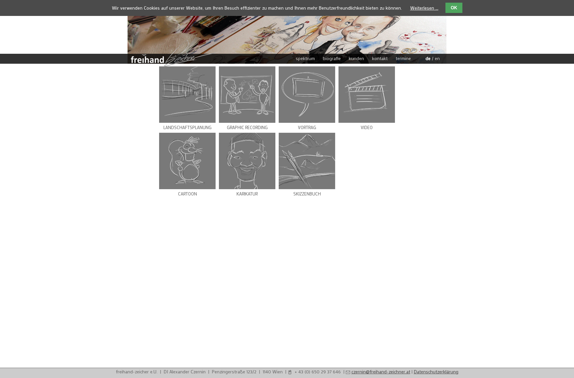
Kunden (356, 58)
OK (454, 7)
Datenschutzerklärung (436, 371)
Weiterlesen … (424, 8)
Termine (403, 58)
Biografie (332, 58)
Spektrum (305, 58)
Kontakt (380, 58)
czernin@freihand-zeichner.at (380, 371)
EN (437, 58)
